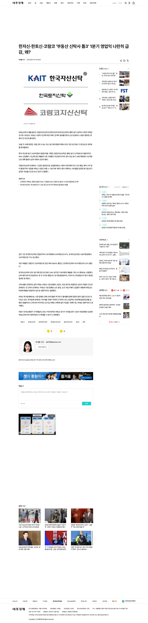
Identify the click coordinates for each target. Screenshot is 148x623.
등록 (86, 403)
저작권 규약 (84, 601)
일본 (121, 290)
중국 (29, 3)
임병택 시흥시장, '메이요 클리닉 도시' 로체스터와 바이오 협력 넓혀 (115, 205)
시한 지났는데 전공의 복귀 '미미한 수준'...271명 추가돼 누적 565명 (29, 526)
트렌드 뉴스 (103, 69)
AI (35, 3)
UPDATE (124, 187)
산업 (41, 3)
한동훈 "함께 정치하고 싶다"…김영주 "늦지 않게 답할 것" (81, 526)
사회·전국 (70, 3)
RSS (113, 601)
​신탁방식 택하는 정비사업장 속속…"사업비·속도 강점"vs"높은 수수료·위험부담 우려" (49, 182)
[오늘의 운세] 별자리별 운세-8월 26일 (113, 228)
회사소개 (15, 601)
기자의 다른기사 (42, 347)
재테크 (48, 3)
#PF (84, 322)
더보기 (108, 322)
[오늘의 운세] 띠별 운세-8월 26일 (112, 221)
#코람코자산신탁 (55, 322)
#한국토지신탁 (43, 322)
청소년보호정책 (71, 601)
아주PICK (102, 240)
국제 (78, 3)
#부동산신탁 (31, 322)
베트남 (127, 290)
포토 (84, 3)
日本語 (120, 3)
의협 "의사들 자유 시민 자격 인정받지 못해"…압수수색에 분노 (81, 548)
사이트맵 (104, 601)
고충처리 (94, 601)
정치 (62, 3)
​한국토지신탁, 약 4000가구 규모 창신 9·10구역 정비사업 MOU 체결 (44, 185)
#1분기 (23, 322)
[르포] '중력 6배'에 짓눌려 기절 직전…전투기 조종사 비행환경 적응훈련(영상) (55, 526)
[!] (128, 68)
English (114, 3)
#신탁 (77, 322)
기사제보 (45, 601)
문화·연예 (93, 3)
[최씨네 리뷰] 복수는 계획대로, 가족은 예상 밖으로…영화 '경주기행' (115, 213)
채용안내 (35, 601)
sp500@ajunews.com (53, 342)
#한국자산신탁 (68, 322)
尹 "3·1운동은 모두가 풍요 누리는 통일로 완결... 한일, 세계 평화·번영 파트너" (55, 548)
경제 (55, 3)
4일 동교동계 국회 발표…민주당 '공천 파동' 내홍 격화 (29, 548)
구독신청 (25, 601)
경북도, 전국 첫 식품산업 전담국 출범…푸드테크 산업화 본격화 (115, 196)
